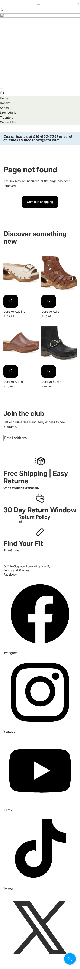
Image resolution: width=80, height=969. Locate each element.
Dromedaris (8, 112)
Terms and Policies (16, 570)
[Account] (1, 88)
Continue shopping (40, 202)
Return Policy (34, 517)
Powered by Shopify (38, 566)
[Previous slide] (6, 272)
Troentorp (7, 117)
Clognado (19, 566)
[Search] (2, 10)
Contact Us (8, 122)
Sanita (4, 108)
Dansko (5, 103)
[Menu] (40, 4)
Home (4, 98)
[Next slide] (35, 272)
